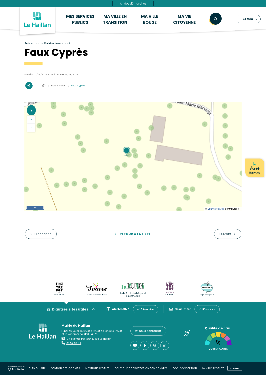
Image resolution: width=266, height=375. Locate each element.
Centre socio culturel (96, 294)
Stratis (234, 368)
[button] (215, 19)
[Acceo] (187, 333)
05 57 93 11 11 (73, 343)
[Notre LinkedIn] (164, 345)
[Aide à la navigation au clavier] (31, 110)
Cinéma (169, 294)
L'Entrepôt (59, 294)
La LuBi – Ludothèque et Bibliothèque (133, 294)
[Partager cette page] (29, 85)
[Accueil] (43, 86)
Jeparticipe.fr (207, 294)
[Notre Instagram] (154, 345)
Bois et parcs (58, 85)
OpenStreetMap (216, 208)
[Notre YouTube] (134, 345)
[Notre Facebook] (144, 345)
